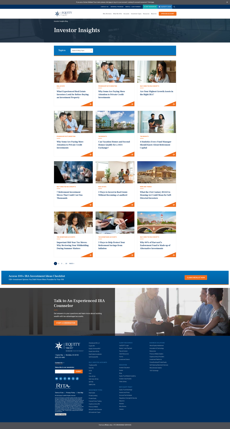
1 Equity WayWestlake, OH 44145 (67, 355)
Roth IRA (91, 368)
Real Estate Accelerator (95, 354)
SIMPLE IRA (92, 384)
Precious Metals (93, 406)
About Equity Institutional (157, 345)
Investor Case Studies (125, 378)
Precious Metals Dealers (156, 354)
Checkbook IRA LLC (94, 343)
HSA (90, 373)
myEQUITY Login (124, 345)
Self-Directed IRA (93, 357)
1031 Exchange (154, 370)
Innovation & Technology (157, 348)
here (110, 2)
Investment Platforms (156, 359)
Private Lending (93, 395)
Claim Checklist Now (196, 277)
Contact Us (105, 6)
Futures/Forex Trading (95, 401)
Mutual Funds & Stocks (95, 409)
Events (121, 370)
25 (66, 263)
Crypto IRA (92, 346)
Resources (153, 351)
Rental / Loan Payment (133, 6)
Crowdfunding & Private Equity (158, 362)
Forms (121, 356)
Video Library (123, 381)
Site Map (80, 393)
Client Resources (150, 6)
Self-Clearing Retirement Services (159, 365)
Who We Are (122, 406)
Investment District (124, 359)
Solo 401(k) (92, 376)
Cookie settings (61, 414)
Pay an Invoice (123, 351)
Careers (121, 409)
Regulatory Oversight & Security (128, 398)
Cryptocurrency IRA (94, 404)
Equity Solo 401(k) (94, 351)
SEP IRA (91, 382)
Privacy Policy (70, 393)
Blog (120, 373)
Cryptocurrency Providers (157, 356)
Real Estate (92, 393)
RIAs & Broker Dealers (156, 368)
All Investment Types (94, 412)
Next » (71, 263)
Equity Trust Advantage (125, 389)
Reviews (121, 403)
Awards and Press (124, 392)
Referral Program (117, 6)
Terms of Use (59, 393)
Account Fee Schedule (125, 395)
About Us (154, 14)
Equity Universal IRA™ (95, 348)
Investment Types (136, 14)
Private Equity (92, 398)
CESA (90, 370)
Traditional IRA (93, 365)
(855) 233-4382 (60, 357)
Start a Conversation (65, 323)
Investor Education (124, 367)
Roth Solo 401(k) (93, 379)
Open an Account (167, 14)
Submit (78, 371)
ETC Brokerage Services (122, 425)
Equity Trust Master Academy (127, 376)
